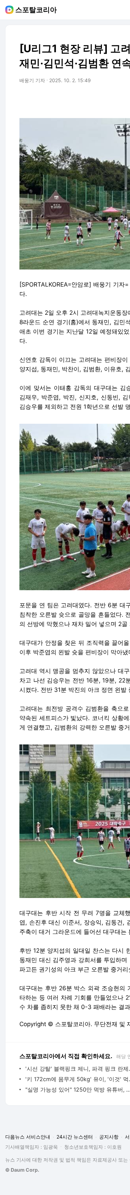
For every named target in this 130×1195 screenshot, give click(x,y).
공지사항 (109, 1137)
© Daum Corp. (22, 1170)
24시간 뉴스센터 (75, 1137)
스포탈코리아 (36, 9)
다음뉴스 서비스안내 (27, 1137)
